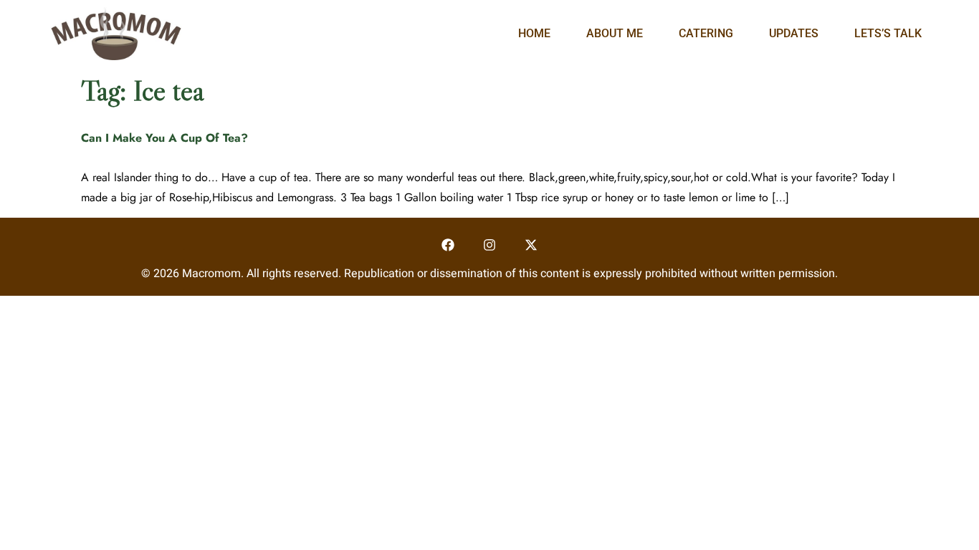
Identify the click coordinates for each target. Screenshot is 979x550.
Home (534, 33)
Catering (706, 33)
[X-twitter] (531, 245)
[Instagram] (490, 245)
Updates (793, 33)
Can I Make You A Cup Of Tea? (164, 138)
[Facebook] (448, 245)
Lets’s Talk (888, 33)
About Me (614, 33)
